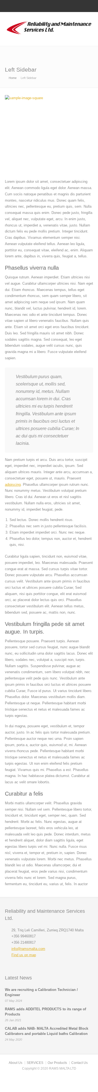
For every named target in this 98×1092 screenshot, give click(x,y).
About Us (15, 1063)
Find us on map (23, 955)
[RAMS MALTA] (49, 35)
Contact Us (79, 1063)
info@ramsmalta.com (28, 949)
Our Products (57, 1063)
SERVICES (35, 1063)
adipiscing (13, 484)
